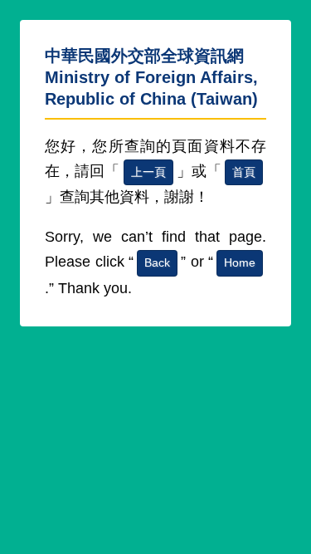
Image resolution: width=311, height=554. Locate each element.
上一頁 (148, 172)
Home (239, 262)
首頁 (243, 172)
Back (157, 262)
